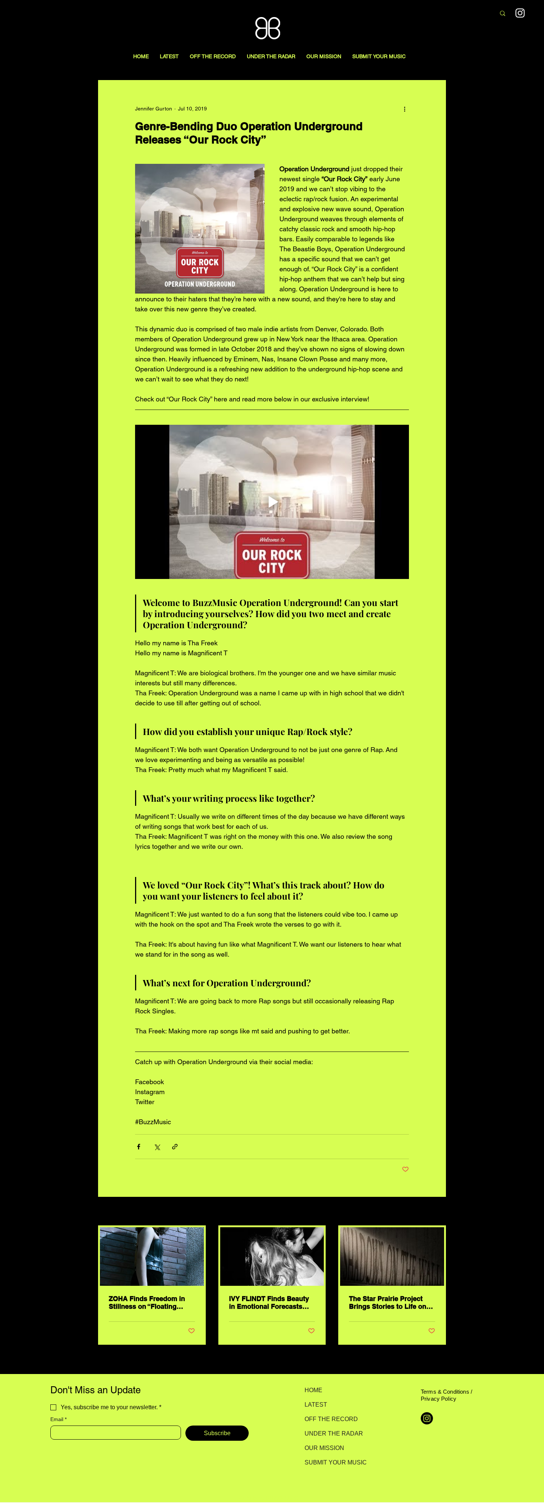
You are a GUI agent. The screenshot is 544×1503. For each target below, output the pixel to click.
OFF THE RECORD (331, 1419)
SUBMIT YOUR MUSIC (331, 1462)
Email (58, 1419)
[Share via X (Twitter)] (156, 1146)
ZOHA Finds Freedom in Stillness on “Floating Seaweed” (147, 1302)
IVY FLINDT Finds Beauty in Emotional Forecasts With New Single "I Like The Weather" (269, 1302)
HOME (313, 1390)
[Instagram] (520, 13)
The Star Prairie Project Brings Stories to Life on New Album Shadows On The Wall (388, 1302)
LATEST (316, 1404)
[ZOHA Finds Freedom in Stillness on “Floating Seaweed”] (152, 1256)
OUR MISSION (324, 1448)
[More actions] (404, 108)
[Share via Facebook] (138, 1146)
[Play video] (272, 502)
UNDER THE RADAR (331, 1433)
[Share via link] (174, 1146)
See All (438, 1212)
